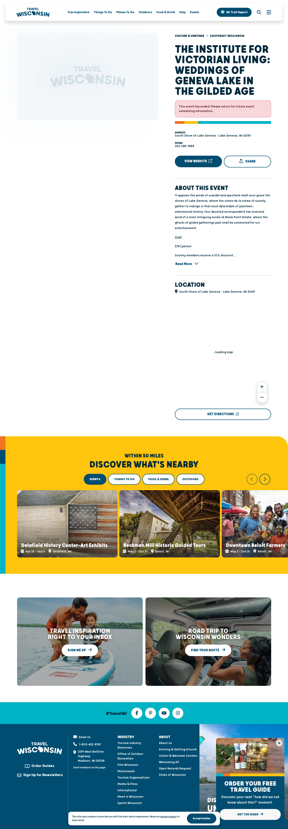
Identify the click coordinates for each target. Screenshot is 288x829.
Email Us (85, 737)
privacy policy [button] (168, 816)
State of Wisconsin (172, 775)
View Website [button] (196, 161)
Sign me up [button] (77, 650)
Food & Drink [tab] (158, 479)
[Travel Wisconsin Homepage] (33, 12)
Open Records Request (175, 768)
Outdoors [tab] (190, 479)
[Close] (279, 743)
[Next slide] (264, 479)
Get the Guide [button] (248, 814)
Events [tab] (95, 479)
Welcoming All (169, 762)
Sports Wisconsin (129, 803)
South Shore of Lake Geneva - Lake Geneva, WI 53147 (213, 135)
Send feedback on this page (89, 767)
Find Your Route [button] (205, 650)
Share (250, 161)
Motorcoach (126, 771)
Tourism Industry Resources (129, 745)
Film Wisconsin (127, 765)
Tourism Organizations (133, 777)
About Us (165, 743)
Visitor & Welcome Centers (178, 756)
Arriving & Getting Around (177, 749)
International (127, 790)
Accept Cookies (201, 818)
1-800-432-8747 (90, 744)
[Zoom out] (262, 397)
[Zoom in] (262, 386)
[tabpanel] (144, 515)
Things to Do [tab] (124, 479)
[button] (234, 12)
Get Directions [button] (220, 414)
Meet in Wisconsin (130, 797)
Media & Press (127, 784)
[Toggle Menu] (267, 12)
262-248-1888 (184, 146)
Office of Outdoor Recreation (130, 756)
